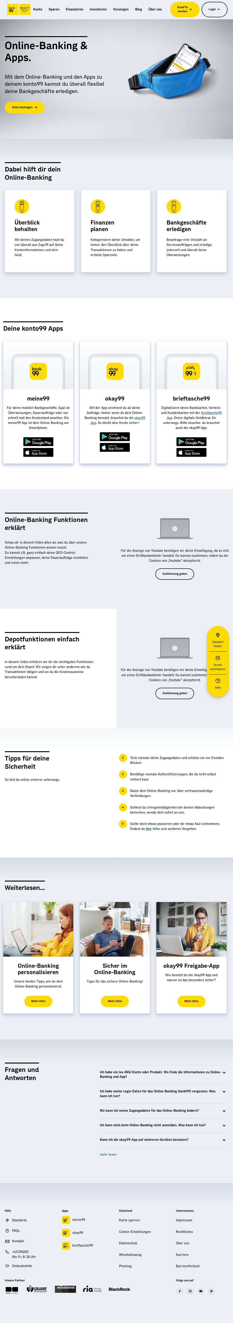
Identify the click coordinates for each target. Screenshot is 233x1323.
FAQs (16, 1230)
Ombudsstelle (22, 1266)
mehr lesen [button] (108, 1154)
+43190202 (20, 1252)
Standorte (19, 1220)
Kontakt (18, 1241)
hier (149, 829)
